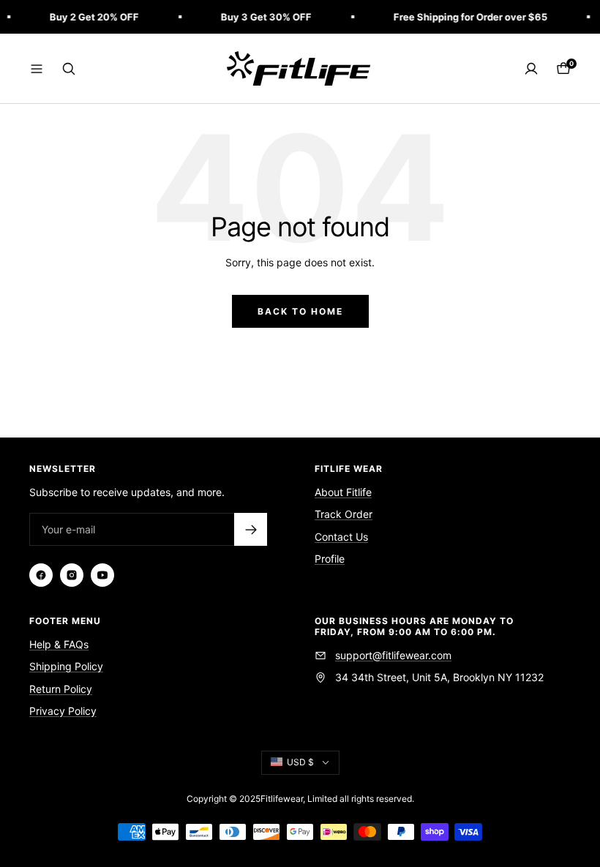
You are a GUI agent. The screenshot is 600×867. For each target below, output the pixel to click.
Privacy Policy (63, 711)
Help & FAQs (59, 644)
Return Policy (60, 689)
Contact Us (341, 536)
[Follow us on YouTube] (102, 575)
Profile (330, 558)
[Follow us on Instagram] (71, 575)
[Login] (531, 68)
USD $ (300, 762)
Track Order (343, 514)
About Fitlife (343, 492)
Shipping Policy (66, 666)
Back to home (300, 311)
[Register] (250, 529)
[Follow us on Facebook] (41, 575)
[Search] (68, 68)
